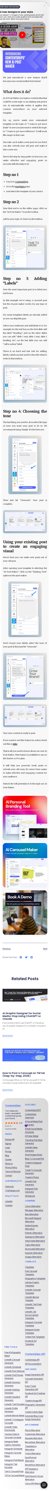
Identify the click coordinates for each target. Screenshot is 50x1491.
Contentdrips (21, 181)
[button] (20, 957)
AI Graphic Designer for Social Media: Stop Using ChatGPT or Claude (21, 1016)
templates (20, 186)
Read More (7, 1036)
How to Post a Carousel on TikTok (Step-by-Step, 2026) (23, 1074)
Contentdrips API (35, 1354)
